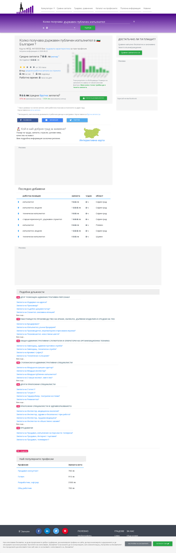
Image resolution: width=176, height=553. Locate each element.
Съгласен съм (161, 544)
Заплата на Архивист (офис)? (29, 352)
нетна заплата (35, 110)
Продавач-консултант (28, 470)
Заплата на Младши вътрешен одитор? (34, 367)
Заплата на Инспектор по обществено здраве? (38, 421)
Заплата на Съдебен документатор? (33, 308)
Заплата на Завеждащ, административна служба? (39, 345)
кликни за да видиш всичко (94, 98)
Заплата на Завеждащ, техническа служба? (36, 349)
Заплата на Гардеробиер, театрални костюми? (38, 396)
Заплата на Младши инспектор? (31, 370)
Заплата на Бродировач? (27, 324)
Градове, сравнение (83, 8)
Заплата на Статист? (25, 389)
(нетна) (55, 56)
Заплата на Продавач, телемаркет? (32, 439)
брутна (44, 95)
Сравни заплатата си (130, 52)
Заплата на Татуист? (25, 392)
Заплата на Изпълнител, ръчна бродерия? (36, 327)
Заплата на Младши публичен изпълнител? (36, 374)
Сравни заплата (64, 8)
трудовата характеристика (58, 48)
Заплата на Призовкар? (27, 305)
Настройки (138, 544)
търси (88, 27)
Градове (119, 531)
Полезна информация (130, 8)
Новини (147, 8)
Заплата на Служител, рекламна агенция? (35, 312)
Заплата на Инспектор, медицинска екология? (37, 411)
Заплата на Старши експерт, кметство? (34, 377)
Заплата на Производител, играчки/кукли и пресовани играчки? (46, 330)
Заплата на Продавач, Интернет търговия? (36, 436)
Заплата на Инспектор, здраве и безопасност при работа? (43, 414)
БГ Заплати (24, 531)
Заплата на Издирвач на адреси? (31, 302)
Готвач (21, 476)
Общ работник (25, 488)
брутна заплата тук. (94, 114)
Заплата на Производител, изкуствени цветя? (38, 334)
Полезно (83, 531)
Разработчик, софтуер (28, 482)
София (117, 536)
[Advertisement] (63, 167)
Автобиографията (84, 536)
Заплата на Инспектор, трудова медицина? (36, 417)
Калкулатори (47, 8)
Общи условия (132, 536)
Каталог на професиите (106, 8)
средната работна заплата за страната (42, 70)
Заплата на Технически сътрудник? (32, 355)
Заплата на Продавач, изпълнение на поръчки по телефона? (44, 432)
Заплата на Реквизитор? (27, 399)
